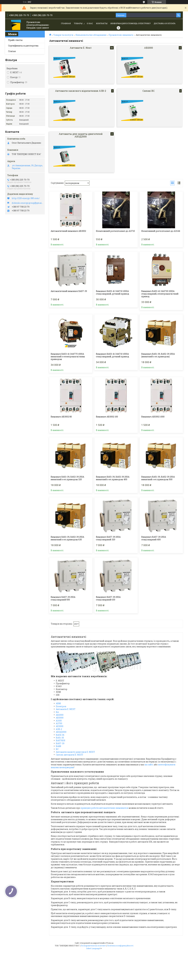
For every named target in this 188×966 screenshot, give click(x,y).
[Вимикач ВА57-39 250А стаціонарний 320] (115, 515)
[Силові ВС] (132, 110)
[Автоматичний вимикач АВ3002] (70, 210)
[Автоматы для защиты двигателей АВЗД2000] (64, 156)
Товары (78, 23)
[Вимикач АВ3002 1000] (161, 395)
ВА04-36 (60, 734)
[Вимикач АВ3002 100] (115, 395)
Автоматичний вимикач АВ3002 (68, 231)
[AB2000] (132, 67)
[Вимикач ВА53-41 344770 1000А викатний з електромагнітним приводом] (70, 332)
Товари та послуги (63, 35)
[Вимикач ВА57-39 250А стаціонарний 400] (161, 515)
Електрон (61, 706)
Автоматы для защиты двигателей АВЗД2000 (81, 135)
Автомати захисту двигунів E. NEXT (75, 752)
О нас (90, 23)
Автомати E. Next (81, 47)
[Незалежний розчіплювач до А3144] (161, 210)
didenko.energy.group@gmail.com (27, 203)
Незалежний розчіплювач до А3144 (160, 231)
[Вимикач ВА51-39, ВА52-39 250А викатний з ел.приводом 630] (70, 515)
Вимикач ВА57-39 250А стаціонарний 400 (153, 538)
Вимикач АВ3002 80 (61, 416)
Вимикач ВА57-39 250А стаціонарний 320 (108, 538)
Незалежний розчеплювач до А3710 (115, 231)
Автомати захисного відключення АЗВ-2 (80, 90)
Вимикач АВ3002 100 (107, 416)
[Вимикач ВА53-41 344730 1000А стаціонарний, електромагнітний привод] (161, 270)
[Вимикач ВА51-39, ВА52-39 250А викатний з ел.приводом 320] (70, 455)
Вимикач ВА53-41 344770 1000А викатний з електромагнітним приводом (68, 357)
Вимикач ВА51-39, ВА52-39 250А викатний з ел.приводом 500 (158, 478)
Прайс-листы (15, 40)
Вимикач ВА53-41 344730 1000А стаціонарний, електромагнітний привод (159, 294)
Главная (66, 23)
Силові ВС (148, 90)
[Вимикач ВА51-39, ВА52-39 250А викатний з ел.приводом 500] (161, 455)
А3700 (59, 723)
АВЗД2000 (61, 732)
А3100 (59, 720)
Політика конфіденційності (120, 945)
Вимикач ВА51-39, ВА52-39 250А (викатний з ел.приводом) (158, 355)
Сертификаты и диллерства (23, 45)
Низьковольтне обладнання (90, 35)
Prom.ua (109, 943)
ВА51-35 (60, 737)
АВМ (58, 703)
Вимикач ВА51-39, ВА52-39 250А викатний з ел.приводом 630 (67, 538)
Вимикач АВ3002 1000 (152, 416)
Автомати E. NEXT (65, 709)
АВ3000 (59, 717)
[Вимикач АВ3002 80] (70, 395)
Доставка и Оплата (165, 23)
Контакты (101, 23)
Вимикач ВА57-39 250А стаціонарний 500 (63, 598)
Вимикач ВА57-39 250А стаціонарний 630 (108, 598)
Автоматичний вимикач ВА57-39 (69, 291)
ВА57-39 (60, 743)
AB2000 (148, 47)
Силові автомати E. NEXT (69, 754)
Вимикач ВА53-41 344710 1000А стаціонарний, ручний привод (112, 292)
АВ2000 (59, 714)
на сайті (149, 764)
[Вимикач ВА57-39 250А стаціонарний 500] (70, 576)
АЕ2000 (59, 726)
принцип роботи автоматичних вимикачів (104, 808)
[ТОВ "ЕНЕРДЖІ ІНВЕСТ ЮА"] (16, 25)
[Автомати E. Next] (64, 67)
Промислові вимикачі (121, 35)
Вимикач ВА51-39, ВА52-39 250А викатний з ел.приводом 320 (67, 478)
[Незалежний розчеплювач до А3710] (115, 210)
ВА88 (58, 746)
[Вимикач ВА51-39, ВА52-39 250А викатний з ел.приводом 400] (115, 455)
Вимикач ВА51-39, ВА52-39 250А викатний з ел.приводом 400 (112, 478)
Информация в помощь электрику (130, 23)
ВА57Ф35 (60, 740)
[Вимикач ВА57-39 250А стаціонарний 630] (115, 576)
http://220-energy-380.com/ (26, 198)
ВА (57, 712)
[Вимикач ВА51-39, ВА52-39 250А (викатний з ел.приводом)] (161, 332)
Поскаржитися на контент (93, 945)
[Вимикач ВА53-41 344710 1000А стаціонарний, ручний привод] (115, 270)
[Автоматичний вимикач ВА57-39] (70, 270)
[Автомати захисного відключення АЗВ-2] (64, 110)
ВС (57, 749)
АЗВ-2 (59, 729)
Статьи (12, 51)
